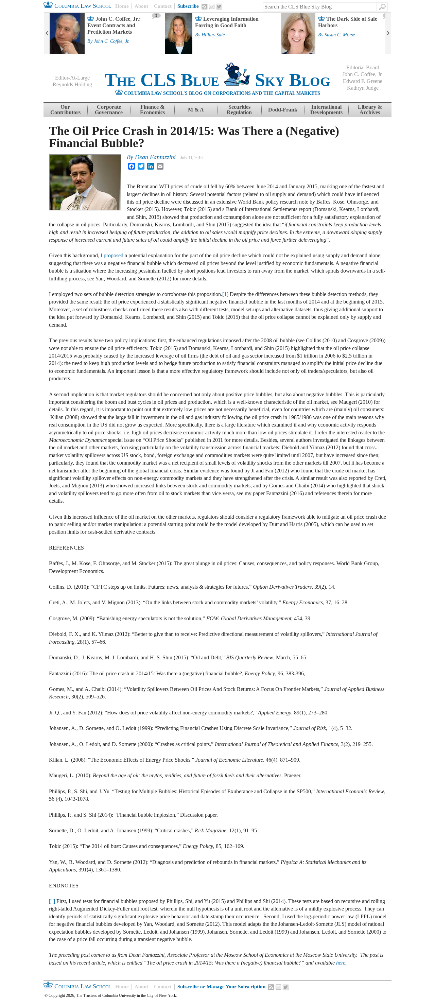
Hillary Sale (213, 35)
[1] (225, 294)
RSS (205, 6)
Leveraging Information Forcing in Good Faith (227, 22)
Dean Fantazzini (155, 157)
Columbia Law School (82, 5)
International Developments (326, 109)
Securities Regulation (239, 109)
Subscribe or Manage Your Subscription (221, 986)
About (141, 6)
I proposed (112, 255)
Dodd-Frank (282, 109)
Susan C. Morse (340, 35)
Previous (47, 33)
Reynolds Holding (72, 84)
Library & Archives (370, 109)
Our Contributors (65, 109)
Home (122, 6)
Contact (163, 6)
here (340, 963)
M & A (196, 109)
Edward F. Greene (362, 81)
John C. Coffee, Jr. (111, 41)
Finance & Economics (152, 109)
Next (388, 33)
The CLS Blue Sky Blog (217, 80)
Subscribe (188, 6)
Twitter (219, 6)
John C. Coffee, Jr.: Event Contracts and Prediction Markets (114, 25)
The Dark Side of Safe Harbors (347, 22)
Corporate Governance (109, 109)
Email (211, 6)
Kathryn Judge (363, 88)
